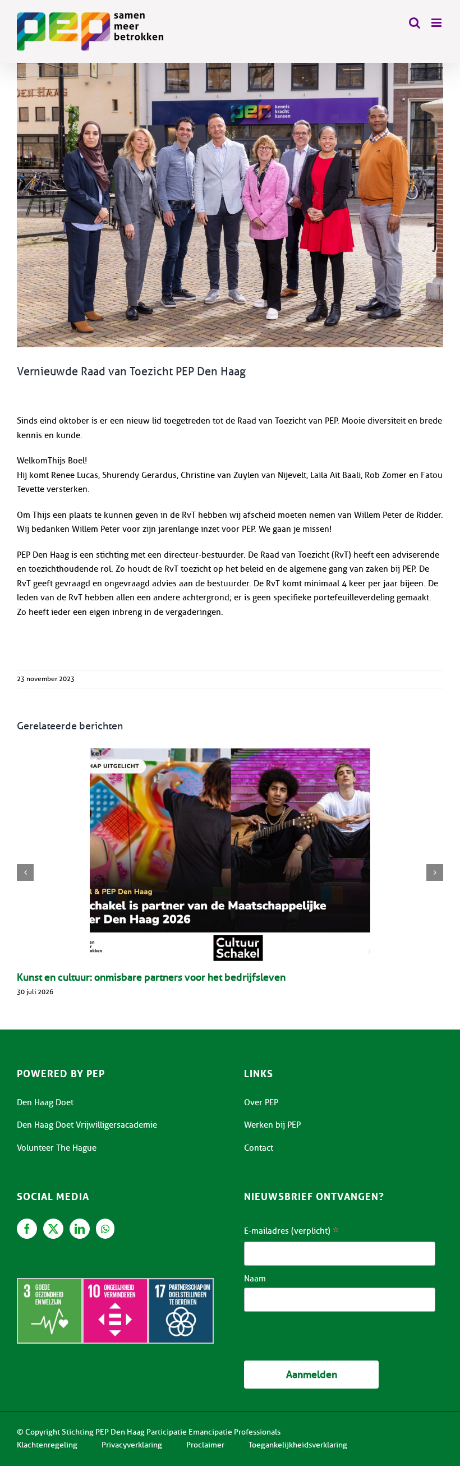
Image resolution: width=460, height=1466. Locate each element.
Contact (258, 1148)
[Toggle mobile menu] (437, 23)
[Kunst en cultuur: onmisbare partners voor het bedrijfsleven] (230, 855)
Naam (255, 1279)
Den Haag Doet (45, 1102)
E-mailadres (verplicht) (291, 1232)
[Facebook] (27, 1229)
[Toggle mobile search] (414, 23)
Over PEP (261, 1102)
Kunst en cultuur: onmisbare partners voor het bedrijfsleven (151, 977)
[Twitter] (53, 1229)
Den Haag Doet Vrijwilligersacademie (87, 1125)
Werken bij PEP (272, 1125)
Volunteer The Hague (56, 1148)
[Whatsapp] (105, 1229)
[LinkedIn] (80, 1229)
